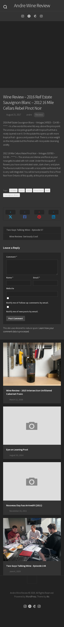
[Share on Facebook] (25, 213)
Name (9, 277)
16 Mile (13, 190)
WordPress (31, 596)
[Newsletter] (35, 16)
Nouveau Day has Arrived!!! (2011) (24, 505)
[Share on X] (10, 213)
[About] (29, 16)
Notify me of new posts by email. (22, 311)
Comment (11, 256)
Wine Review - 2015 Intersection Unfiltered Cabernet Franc (29, 392)
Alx (48, 596)
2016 (29, 190)
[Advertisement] (32, 54)
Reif (47, 190)
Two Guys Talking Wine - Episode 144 (26, 565)
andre (29, 114)
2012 (21, 190)
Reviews (39, 114)
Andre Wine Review (32, 5)
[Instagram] (23, 16)
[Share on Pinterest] (39, 213)
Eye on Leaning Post (17, 449)
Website (10, 288)
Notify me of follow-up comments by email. (27, 302)
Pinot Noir (38, 190)
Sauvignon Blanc (11, 195)
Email (36, 277)
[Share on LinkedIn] (53, 213)
